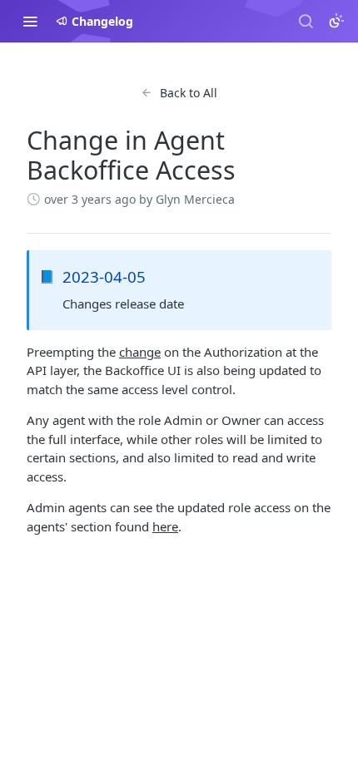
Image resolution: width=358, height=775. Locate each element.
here (165, 526)
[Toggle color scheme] (336, 20)
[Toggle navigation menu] (30, 20)
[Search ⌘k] (305, 20)
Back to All (188, 93)
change (140, 351)
